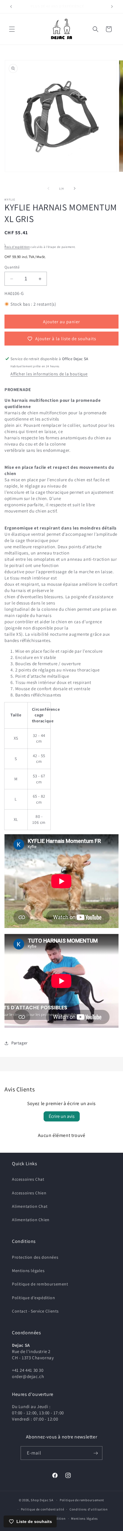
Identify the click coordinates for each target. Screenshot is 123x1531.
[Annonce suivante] (112, 6)
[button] (12, 29)
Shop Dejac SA (42, 1500)
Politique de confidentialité (42, 1509)
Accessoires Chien (29, 1193)
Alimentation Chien (31, 1219)
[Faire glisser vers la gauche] (48, 188)
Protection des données (35, 1257)
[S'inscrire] (95, 1453)
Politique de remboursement (40, 1284)
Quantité (11, 267)
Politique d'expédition (33, 1297)
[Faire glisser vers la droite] (74, 188)
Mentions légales (28, 1270)
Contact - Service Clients (35, 1311)
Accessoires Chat (28, 1179)
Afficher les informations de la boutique (49, 373)
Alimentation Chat (29, 1206)
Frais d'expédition (17, 247)
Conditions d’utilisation (89, 1509)
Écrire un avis (62, 1116)
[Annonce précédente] (11, 6)
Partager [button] (19, 1043)
